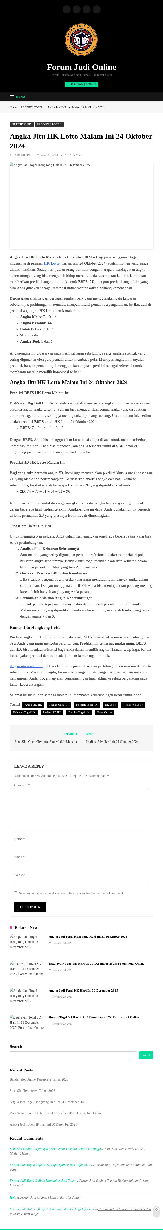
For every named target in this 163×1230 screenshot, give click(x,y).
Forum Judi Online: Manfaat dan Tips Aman (50, 1197)
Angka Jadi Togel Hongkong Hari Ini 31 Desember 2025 (88, 936)
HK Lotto (52, 263)
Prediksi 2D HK (52, 712)
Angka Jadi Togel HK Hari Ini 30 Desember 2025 (83, 990)
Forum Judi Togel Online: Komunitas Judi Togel (42, 1180)
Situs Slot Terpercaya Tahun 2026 (32, 1090)
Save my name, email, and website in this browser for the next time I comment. (71, 893)
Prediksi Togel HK (78, 712)
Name (19, 839)
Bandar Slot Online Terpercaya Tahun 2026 (39, 1079)
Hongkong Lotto (133, 704)
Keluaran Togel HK (24, 712)
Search (16, 1046)
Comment (22, 785)
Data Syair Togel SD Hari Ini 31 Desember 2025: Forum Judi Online (96, 963)
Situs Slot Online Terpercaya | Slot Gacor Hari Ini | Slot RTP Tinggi (55, 1149)
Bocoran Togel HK (86, 704)
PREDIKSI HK (21, 124)
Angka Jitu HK (33, 704)
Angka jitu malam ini (26, 666)
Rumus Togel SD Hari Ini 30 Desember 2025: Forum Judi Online (94, 1017)
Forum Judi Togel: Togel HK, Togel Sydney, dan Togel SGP (50, 1165)
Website (19, 875)
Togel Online (104, 712)
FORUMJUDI (21, 155)
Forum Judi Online (81, 67)
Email (19, 857)
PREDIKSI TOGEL (49, 124)
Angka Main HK (58, 704)
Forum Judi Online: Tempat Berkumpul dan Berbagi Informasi (52, 1209)
